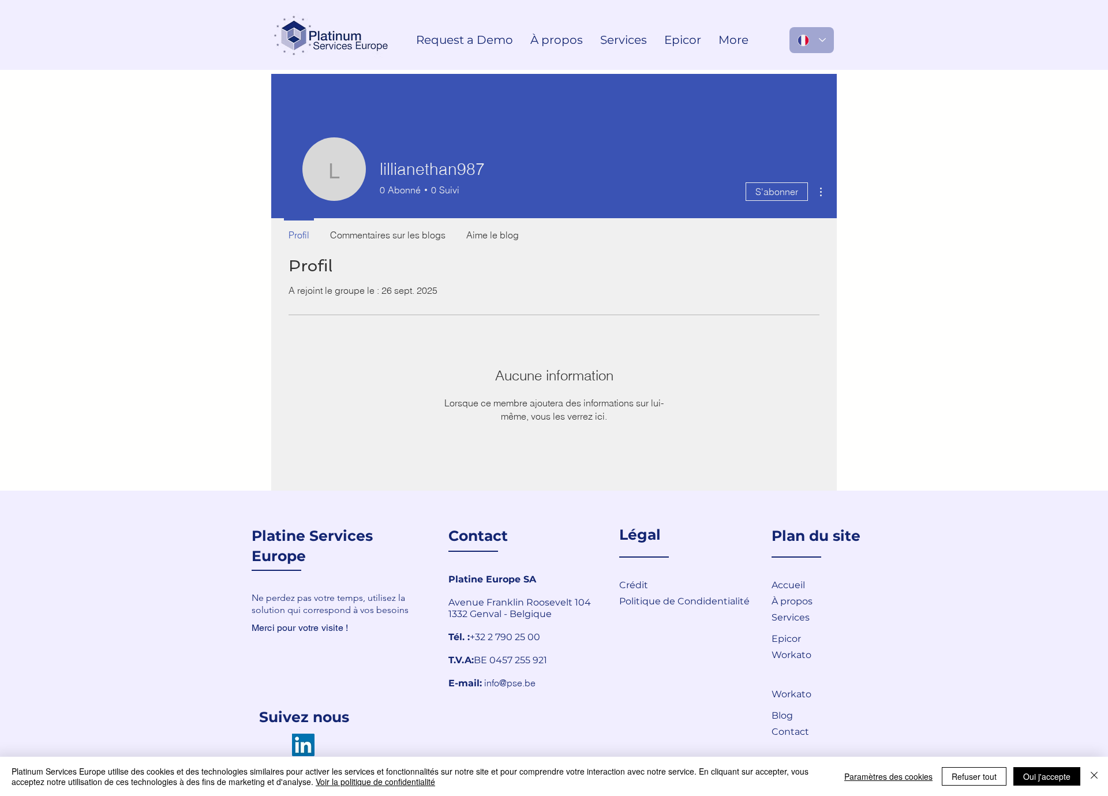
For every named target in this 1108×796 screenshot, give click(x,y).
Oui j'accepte (1046, 776)
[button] (813, 731)
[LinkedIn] (303, 745)
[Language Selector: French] (811, 40)
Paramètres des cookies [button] (888, 776)
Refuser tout (974, 776)
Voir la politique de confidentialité (375, 781)
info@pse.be (510, 683)
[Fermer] (1094, 776)
